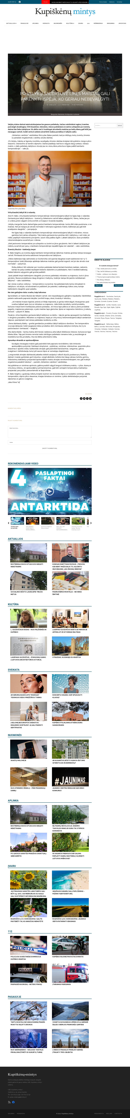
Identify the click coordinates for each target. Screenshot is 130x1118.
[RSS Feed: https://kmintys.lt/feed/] (9, 1102)
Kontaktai (119, 2)
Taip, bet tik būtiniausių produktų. (107, 271)
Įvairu (12, 866)
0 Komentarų (64, 104)
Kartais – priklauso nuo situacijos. (107, 274)
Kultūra (13, 604)
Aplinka (13, 800)
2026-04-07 (52, 104)
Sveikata (14, 669)
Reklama (111, 2)
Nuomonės (15, 735)
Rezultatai (118, 285)
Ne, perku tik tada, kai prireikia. (106, 282)
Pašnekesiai (21, 1113)
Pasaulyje (14, 996)
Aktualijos (15, 538)
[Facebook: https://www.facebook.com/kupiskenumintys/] (19, 2)
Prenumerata (103, 2)
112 (10, 931)
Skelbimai (11, 1113)
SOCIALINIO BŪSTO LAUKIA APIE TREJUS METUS (53, 2)
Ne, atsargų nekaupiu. (103, 280)
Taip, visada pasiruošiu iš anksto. (107, 268)
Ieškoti (120, 125)
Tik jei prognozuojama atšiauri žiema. (108, 277)
